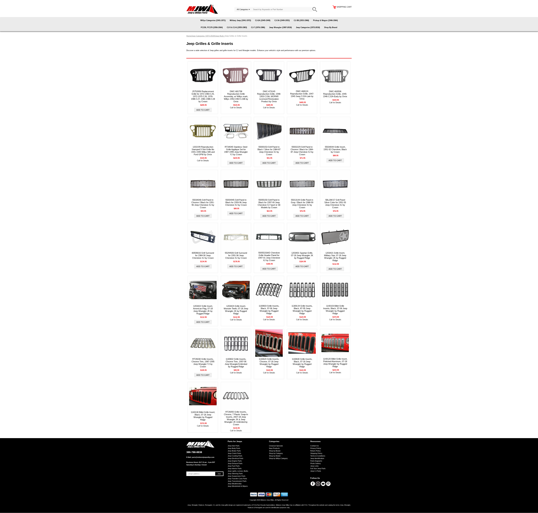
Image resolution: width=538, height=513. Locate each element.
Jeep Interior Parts (235, 469)
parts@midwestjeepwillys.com (203, 457)
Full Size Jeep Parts (317, 469)
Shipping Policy (316, 453)
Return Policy (315, 451)
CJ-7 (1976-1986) (258, 27)
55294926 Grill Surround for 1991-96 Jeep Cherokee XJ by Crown (236, 255)
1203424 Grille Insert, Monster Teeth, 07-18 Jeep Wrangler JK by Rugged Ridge (236, 310)
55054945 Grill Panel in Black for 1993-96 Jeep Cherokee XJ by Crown (236, 202)
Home (188, 36)
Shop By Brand (330, 27)
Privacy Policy (315, 448)
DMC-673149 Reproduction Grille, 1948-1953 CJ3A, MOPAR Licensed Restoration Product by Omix (269, 96)
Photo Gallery (315, 463)
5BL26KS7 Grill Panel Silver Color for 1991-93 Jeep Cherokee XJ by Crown (335, 204)
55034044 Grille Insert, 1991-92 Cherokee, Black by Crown (335, 149)
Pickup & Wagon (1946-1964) (325, 20)
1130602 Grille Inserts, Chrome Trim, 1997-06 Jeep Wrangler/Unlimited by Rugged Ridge (236, 363)
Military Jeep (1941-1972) (240, 20)
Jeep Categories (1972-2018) (308, 27)
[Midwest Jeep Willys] (202, 9)
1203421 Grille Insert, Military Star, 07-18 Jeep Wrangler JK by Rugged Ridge (335, 257)
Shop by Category (276, 453)
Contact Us (314, 446)
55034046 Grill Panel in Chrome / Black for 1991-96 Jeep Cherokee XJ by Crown (202, 204)
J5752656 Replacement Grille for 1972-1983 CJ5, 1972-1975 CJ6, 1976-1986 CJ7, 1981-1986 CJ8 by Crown (203, 96)
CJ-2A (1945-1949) (262, 20)
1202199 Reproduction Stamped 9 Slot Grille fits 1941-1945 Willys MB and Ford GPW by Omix (203, 151)
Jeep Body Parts (234, 448)
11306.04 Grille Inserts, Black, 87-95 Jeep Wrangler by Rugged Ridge (302, 310)
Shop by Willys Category (278, 458)
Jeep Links (314, 466)
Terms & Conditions (317, 456)
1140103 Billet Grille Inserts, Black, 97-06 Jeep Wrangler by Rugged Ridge (335, 310)
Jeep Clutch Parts (234, 453)
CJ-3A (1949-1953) (282, 20)
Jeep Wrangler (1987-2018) (280, 27)
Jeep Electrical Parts (235, 458)
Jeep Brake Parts (234, 451)
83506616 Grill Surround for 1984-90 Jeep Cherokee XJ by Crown (203, 255)
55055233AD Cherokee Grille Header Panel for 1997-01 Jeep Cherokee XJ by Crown (269, 256)
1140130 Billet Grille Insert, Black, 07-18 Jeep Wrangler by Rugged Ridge (203, 416)
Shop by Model (274, 456)
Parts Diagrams (316, 461)
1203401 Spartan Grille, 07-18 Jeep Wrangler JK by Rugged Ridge (302, 255)
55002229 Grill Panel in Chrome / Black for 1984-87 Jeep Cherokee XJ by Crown (302, 151)
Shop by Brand (274, 451)
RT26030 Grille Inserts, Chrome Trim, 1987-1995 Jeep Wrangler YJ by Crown (203, 363)
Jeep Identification (317, 458)
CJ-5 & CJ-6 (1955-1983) (237, 27)
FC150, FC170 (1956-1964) (212, 27)
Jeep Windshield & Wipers (238, 486)
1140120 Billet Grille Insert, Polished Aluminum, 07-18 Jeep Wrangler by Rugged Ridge (335, 363)
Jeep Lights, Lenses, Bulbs (238, 471)
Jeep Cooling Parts (235, 456)
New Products (274, 448)
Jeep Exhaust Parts (235, 463)
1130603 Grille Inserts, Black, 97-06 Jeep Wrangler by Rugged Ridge (269, 310)
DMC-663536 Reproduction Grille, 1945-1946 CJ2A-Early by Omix (335, 94)
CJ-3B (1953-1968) (301, 20)
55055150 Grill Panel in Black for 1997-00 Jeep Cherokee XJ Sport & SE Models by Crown (269, 204)
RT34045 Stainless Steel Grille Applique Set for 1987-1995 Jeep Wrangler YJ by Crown (236, 151)
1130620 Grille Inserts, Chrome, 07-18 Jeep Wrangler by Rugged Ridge (269, 363)
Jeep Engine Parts (235, 461)
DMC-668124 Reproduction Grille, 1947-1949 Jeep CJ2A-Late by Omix (302, 95)
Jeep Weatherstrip (235, 484)
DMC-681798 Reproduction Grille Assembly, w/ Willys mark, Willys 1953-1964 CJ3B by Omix (236, 96)
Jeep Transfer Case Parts (237, 479)
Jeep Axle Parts (233, 446)
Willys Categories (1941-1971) (213, 20)
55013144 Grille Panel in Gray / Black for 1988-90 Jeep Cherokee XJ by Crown (302, 204)
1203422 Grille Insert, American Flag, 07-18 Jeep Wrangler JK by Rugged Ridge (203, 310)
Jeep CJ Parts (315, 471)
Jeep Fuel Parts (234, 466)
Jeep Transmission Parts (237, 481)
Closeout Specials (276, 446)
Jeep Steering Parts (235, 474)
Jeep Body (219, 36)
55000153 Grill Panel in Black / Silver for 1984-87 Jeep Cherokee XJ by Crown (269, 151)
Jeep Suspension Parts (236, 476)
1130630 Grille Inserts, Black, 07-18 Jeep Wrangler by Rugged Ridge (302, 363)
